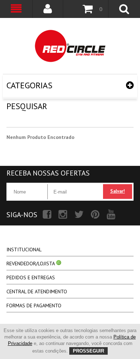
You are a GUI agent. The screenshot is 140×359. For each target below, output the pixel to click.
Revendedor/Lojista (31, 263)
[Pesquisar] (69, 46)
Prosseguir (88, 351)
